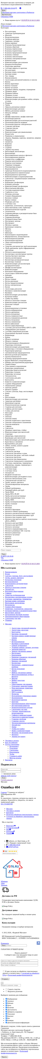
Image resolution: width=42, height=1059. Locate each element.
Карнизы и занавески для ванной (24, 657)
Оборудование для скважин (22, 684)
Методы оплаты (15, 758)
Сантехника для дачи (19, 709)
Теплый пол (16, 725)
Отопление (13, 748)
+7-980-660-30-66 (8, 8)
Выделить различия (14, 991)
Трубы (11, 754)
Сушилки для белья (19, 719)
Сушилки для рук (18, 721)
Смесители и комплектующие (23, 717)
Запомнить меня (9, 774)
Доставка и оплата (13, 811)
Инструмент (16, 653)
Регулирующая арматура (21, 705)
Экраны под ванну (18, 736)
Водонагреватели (18, 642)
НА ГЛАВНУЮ (7, 804)
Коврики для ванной (19, 661)
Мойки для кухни (18, 680)
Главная (4, 792)
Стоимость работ (15, 756)
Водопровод (14, 746)
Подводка (15, 694)
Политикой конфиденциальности (20, 975)
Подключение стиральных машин (24, 696)
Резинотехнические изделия (22, 707)
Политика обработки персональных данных (22, 814)
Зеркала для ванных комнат (22, 651)
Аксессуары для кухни (20, 630)
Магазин (9, 809)
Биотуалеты (16, 632)
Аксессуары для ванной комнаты (24, 628)
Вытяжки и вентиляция (20, 643)
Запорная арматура (19, 649)
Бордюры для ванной (19, 634)
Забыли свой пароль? (8, 776)
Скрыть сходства (13, 989)
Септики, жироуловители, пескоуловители (21, 712)
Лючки (14, 671)
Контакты (9, 813)
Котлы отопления (18, 669)
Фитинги (15, 734)
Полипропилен (17, 698)
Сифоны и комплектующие (22, 715)
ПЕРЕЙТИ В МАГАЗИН (30, 20)
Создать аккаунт (7, 780)
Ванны (14, 640)
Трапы (14, 727)
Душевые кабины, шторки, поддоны (25, 647)
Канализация (16, 655)
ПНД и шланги (17, 692)
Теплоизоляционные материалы (23, 723)
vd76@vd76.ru (13, 847)
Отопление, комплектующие (22, 686)
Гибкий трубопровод (19, 645)
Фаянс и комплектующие (21, 731)
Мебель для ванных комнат (22, 673)
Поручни (15, 702)
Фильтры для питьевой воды (22, 733)
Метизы (14, 678)
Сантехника (13, 750)
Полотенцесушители (19, 700)
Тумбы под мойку (18, 729)
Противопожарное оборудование (24, 703)
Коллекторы (16, 663)
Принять (4, 1057)
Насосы (14, 682)
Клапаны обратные (19, 659)
